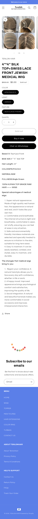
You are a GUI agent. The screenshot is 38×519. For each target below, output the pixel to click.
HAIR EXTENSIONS (12, 419)
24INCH (9, 102)
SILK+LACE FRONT (14, 112)
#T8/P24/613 (12, 93)
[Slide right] (24, 53)
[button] (3, 7)
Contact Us (9, 477)
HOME (6, 398)
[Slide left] (14, 53)
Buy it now (19, 138)
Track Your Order (11, 493)
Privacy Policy (10, 456)
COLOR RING (9, 425)
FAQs (6, 488)
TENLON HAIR (15, 513)
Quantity (5, 117)
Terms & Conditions (12, 462)
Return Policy (9, 482)
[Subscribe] (31, 382)
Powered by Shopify (27, 513)
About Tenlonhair (11, 451)
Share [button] (7, 314)
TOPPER (7, 408)
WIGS (6, 403)
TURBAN (7, 430)
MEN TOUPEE (10, 414)
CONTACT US (9, 435)
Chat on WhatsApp (19, 146)
